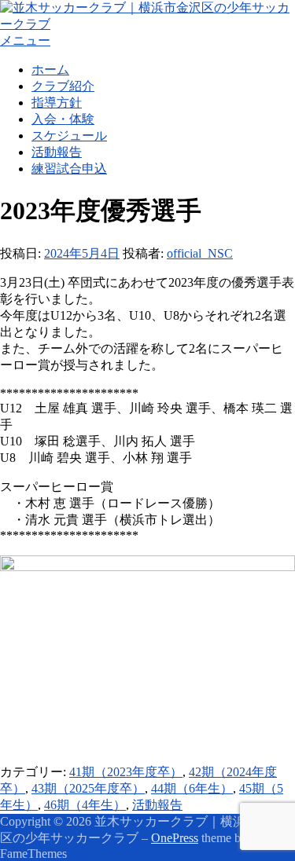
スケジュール (69, 135)
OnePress (174, 838)
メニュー (25, 40)
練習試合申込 (69, 168)
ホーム (50, 69)
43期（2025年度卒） (88, 788)
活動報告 (56, 152)
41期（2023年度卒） (126, 772)
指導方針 (56, 102)
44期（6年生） (192, 788)
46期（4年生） (85, 805)
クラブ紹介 (62, 86)
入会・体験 (62, 119)
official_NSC (200, 253)
